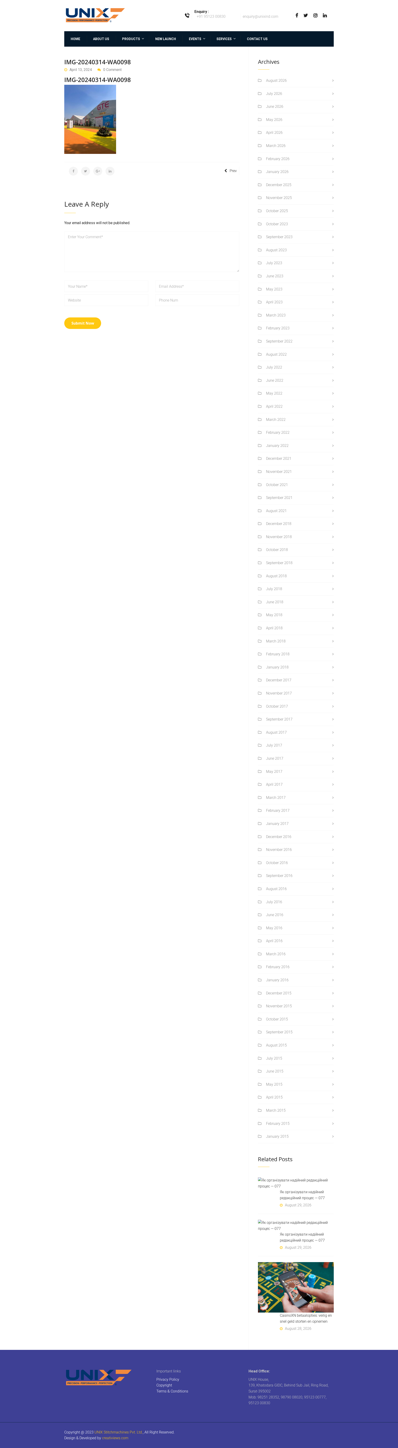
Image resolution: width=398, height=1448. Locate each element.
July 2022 (274, 367)
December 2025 (278, 185)
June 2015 (274, 1071)
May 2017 (274, 771)
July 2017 (274, 745)
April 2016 (274, 941)
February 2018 (278, 654)
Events (195, 39)
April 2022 (274, 406)
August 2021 (276, 511)
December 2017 (278, 680)
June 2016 (274, 915)
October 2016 (277, 863)
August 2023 (276, 250)
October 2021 (277, 485)
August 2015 (276, 1045)
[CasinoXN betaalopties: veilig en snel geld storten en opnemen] (296, 1287)
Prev (233, 171)
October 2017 (277, 706)
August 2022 (276, 354)
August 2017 (276, 732)
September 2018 (279, 563)
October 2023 (277, 224)
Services (224, 39)
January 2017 (277, 823)
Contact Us (257, 39)
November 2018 (279, 537)
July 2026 (274, 93)
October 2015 (277, 1019)
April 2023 (274, 302)
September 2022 (279, 341)
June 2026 (274, 106)
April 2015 (274, 1097)
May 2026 (274, 119)
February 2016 (278, 967)
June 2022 (274, 380)
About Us (101, 39)
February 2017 (278, 810)
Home (75, 39)
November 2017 (279, 693)
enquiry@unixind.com (260, 16)
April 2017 (274, 784)
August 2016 (276, 889)
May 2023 (274, 289)
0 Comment (112, 69)
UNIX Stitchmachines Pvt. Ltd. (118, 1432)
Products (131, 39)
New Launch (165, 39)
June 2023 (274, 276)
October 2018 (277, 550)
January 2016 (277, 980)
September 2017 (279, 719)
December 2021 (278, 458)
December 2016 (278, 837)
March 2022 (276, 419)
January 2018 (277, 667)
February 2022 (278, 432)
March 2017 (276, 797)
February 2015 (278, 1123)
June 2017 (274, 758)
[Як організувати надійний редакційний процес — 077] (296, 1183)
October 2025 (277, 211)
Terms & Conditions (172, 1391)
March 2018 (276, 641)
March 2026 (276, 146)
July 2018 (274, 589)
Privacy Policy (167, 1379)
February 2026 (278, 159)
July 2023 (274, 263)
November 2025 (279, 198)
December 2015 (278, 993)
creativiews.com (115, 1438)
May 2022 (274, 393)
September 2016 (279, 875)
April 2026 (274, 132)
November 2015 (279, 1006)
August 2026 (276, 80)
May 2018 (274, 615)
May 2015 (274, 1084)
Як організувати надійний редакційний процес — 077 (302, 1195)
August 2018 (276, 576)
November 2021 (279, 471)
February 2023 (278, 328)
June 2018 (274, 602)
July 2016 (274, 902)
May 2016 (274, 928)
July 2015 (274, 1058)
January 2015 (277, 1136)
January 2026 (277, 172)
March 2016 (276, 954)
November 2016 (279, 849)
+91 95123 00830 (211, 16)
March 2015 (276, 1110)
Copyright (164, 1385)
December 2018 (278, 524)
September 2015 (279, 1032)
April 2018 (274, 628)
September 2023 (279, 237)
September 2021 (279, 497)
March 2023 (276, 315)
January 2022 (277, 445)
